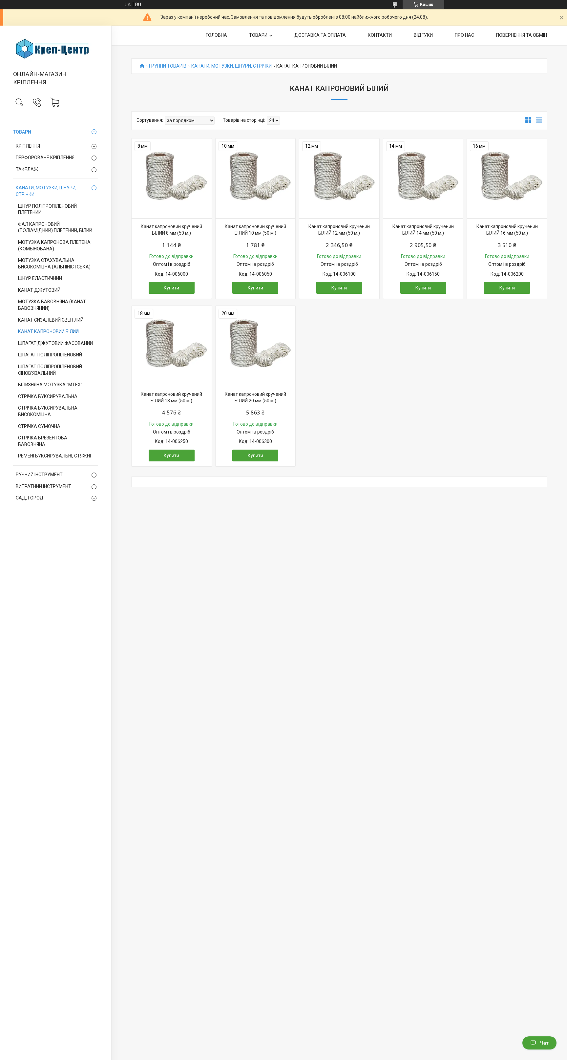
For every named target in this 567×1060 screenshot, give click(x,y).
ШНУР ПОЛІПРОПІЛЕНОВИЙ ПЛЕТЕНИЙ (47, 209)
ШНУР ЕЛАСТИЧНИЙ (40, 278)
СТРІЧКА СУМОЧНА (39, 426)
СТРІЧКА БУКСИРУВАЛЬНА (47, 396)
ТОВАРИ (22, 132)
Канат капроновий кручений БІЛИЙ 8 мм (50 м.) (171, 230)
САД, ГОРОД (30, 497)
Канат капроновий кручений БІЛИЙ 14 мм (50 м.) (423, 230)
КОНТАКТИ (380, 35)
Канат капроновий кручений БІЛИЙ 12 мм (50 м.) (339, 230)
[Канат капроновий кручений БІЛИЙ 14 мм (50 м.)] (423, 178)
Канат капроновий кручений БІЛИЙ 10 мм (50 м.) (255, 230)
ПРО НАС (464, 35)
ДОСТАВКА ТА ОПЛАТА (320, 35)
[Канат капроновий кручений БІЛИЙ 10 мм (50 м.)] (256, 178)
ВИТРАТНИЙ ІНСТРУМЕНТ (43, 486)
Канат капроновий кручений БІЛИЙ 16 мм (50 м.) (507, 230)
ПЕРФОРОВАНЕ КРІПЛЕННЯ (45, 157)
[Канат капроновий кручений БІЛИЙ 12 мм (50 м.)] (339, 178)
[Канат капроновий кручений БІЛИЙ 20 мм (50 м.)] (256, 346)
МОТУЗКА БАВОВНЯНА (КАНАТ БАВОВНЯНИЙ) (52, 305)
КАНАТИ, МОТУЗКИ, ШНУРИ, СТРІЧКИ (46, 191)
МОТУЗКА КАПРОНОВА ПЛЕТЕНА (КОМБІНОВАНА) (54, 245)
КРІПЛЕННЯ (28, 146)
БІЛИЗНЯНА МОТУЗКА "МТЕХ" (50, 384)
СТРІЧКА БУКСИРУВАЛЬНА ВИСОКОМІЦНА (47, 411)
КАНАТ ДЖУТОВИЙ (39, 290)
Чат (544, 1043)
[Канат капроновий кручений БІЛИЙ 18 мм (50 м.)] (172, 346)
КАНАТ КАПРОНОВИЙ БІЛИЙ (48, 331)
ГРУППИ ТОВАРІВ (167, 66)
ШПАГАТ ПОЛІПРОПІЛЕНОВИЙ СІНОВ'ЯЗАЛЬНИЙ (50, 370)
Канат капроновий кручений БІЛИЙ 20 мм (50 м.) (255, 397)
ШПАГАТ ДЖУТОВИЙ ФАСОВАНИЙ (55, 343)
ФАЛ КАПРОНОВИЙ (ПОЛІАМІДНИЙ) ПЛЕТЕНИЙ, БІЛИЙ (55, 227)
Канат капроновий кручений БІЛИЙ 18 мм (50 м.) (171, 397)
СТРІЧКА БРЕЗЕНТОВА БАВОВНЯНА (42, 441)
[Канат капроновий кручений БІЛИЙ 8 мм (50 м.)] (172, 178)
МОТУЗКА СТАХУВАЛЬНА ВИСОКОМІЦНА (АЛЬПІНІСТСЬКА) (54, 263)
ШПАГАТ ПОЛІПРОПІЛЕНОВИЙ (50, 354)
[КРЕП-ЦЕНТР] (55, 48)
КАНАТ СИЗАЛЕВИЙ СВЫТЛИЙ (50, 320)
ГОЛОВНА (216, 35)
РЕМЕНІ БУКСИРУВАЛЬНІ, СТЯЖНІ (54, 455)
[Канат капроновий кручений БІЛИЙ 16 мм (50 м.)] (507, 178)
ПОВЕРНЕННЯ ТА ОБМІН (521, 35)
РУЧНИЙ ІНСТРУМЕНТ (39, 474)
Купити (171, 287)
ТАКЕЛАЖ (27, 169)
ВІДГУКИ (423, 35)
